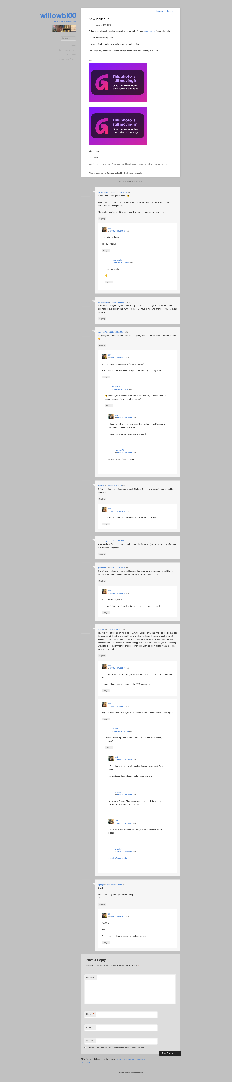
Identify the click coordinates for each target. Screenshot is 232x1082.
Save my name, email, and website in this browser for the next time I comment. (116, 1048)
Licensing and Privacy (67, 59)
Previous (158, 11)
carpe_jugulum (149, 30)
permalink (138, 173)
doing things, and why (67, 50)
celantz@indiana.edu (117, 857)
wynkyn (101, 884)
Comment (91, 977)
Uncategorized (112, 173)
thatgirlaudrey (103, 302)
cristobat (101, 629)
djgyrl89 (101, 485)
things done (71, 54)
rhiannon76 (102, 332)
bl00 (122, 173)
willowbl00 (58, 15)
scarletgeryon (103, 541)
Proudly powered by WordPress (131, 1072)
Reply (102, 218)
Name (90, 1014)
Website (89, 1040)
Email (90, 1027)
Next (170, 11)
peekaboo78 (103, 567)
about (73, 45)
